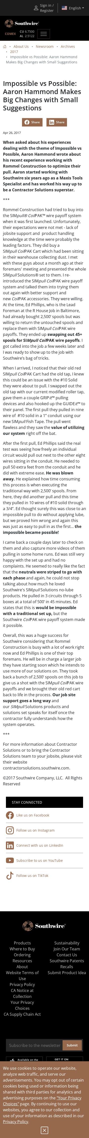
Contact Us (67, 955)
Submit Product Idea (67, 972)
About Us (21, 46)
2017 (14, 51)
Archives (68, 46)
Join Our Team (67, 949)
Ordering (22, 955)
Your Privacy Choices (22, 1005)
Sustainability (66, 943)
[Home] (4, 46)
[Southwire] (22, 23)
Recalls (66, 966)
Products (22, 943)
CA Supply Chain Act (22, 1014)
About (22, 966)
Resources (22, 961)
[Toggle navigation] (43, 34)
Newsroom (45, 46)
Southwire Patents (67, 961)
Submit (72, 1045)
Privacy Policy (15, 1121)
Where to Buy (22, 949)
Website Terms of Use (22, 975)
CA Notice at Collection (22, 993)
